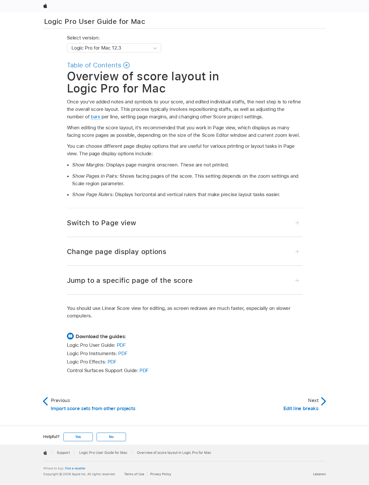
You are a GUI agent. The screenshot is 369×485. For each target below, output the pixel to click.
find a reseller (75, 468)
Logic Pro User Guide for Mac (94, 21)
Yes (78, 437)
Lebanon (319, 474)
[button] (98, 65)
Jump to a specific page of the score (130, 280)
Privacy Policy (160, 474)
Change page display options (117, 251)
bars (95, 117)
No (111, 437)
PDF (121, 345)
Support (63, 453)
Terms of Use (134, 474)
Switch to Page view (101, 223)
